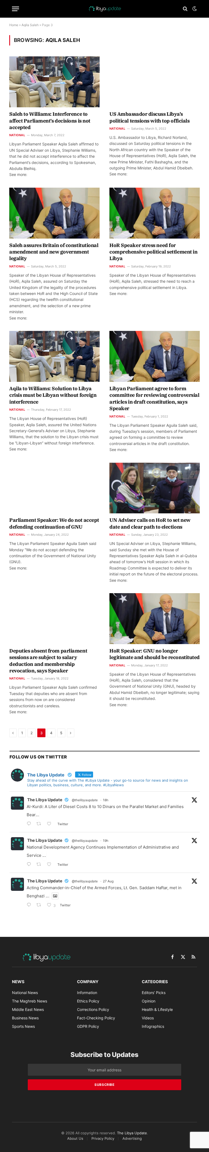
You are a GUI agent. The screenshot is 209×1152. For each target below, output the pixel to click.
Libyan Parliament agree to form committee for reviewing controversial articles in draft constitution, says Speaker (154, 398)
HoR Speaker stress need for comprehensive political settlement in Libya (153, 252)
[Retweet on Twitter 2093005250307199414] (40, 905)
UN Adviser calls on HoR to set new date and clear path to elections (149, 523)
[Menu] (15, 9)
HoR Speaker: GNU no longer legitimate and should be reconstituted (154, 654)
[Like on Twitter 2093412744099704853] (50, 824)
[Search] (185, 9)
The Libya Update (44, 799)
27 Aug (108, 881)
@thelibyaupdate (85, 800)
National (17, 135)
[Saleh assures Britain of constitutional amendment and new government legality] (54, 213)
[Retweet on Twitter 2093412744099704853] (40, 824)
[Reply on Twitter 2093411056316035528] (30, 864)
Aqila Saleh (30, 25)
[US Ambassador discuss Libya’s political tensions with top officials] (154, 81)
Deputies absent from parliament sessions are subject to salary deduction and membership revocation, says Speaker (48, 661)
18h (105, 800)
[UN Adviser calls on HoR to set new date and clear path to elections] (154, 488)
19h (105, 841)
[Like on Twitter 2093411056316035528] (50, 864)
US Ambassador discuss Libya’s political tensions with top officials (149, 117)
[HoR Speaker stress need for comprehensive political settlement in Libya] (154, 213)
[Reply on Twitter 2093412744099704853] (30, 824)
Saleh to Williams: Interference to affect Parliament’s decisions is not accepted (49, 120)
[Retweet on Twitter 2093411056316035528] (40, 864)
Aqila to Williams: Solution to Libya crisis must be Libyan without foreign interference (52, 395)
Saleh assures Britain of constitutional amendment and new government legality (53, 252)
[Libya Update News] (104, 8)
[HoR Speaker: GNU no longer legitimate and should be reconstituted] (154, 618)
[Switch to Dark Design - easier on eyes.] (194, 8)
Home (13, 25)
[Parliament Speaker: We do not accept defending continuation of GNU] (54, 488)
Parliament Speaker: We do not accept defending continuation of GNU (54, 523)
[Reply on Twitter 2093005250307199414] (30, 905)
